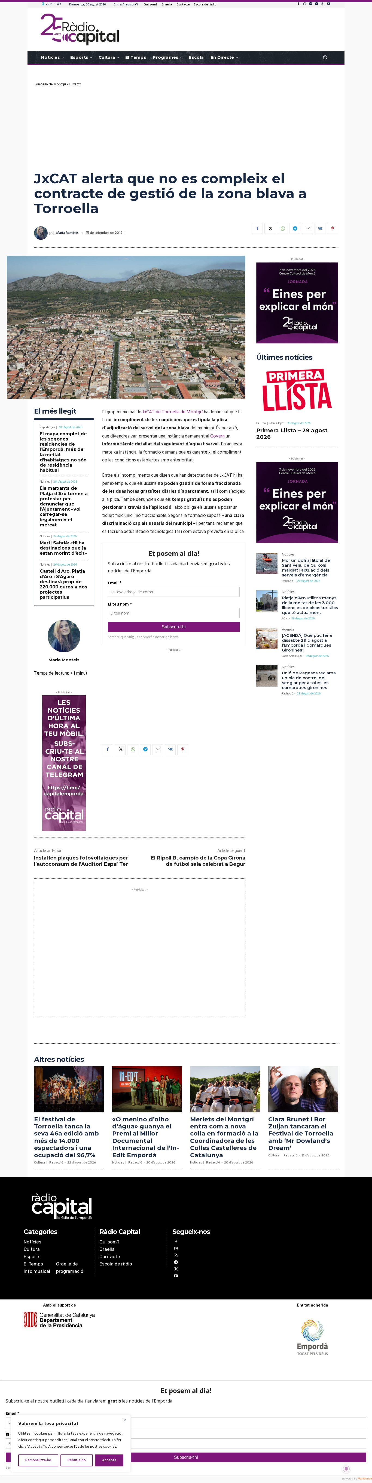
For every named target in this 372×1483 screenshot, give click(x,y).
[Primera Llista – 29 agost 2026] (297, 391)
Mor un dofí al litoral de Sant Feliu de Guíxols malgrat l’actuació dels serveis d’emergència (306, 568)
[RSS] (175, 1255)
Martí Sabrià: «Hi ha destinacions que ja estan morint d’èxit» (63, 548)
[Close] (125, 1419)
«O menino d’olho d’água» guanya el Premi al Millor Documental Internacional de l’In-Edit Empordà (145, 1137)
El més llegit (55, 411)
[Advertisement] (186, 127)
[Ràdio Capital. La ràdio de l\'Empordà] (80, 29)
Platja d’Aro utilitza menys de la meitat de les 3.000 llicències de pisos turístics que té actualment (310, 605)
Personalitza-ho (38, 1460)
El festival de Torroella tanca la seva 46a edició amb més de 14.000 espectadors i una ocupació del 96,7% (66, 1137)
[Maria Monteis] (41, 233)
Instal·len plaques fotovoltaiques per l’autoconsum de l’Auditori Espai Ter (81, 861)
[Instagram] (304, 4)
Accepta (109, 1460)
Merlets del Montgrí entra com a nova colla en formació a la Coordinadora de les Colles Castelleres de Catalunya (224, 1137)
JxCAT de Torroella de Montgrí (172, 412)
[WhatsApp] (282, 228)
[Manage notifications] (346, 1469)
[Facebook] (298, 4)
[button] (325, 57)
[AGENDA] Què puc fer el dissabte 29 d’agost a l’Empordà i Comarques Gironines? (308, 643)
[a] (130, 1206)
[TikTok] (322, 4)
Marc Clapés (276, 423)
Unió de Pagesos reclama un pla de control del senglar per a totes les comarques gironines (309, 680)
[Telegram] (316, 4)
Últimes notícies (284, 357)
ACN (285, 618)
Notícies (45, 481)
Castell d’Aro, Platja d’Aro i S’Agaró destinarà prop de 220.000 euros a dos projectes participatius (63, 584)
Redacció (287, 581)
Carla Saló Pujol (292, 656)
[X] (269, 228)
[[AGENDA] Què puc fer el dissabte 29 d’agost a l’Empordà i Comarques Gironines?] (267, 638)
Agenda (288, 630)
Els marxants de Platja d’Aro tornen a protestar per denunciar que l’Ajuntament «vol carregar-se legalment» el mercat (64, 506)
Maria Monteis (67, 233)
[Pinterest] (332, 228)
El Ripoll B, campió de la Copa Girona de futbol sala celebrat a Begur (198, 861)
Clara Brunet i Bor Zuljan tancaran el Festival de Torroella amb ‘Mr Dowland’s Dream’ (300, 1134)
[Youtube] (328, 4)
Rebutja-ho (77, 1460)
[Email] (307, 228)
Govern (217, 436)
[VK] (320, 228)
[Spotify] (310, 4)
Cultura (39, 1162)
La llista (261, 423)
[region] (71, 1443)
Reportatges (47, 427)
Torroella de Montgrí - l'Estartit (57, 84)
